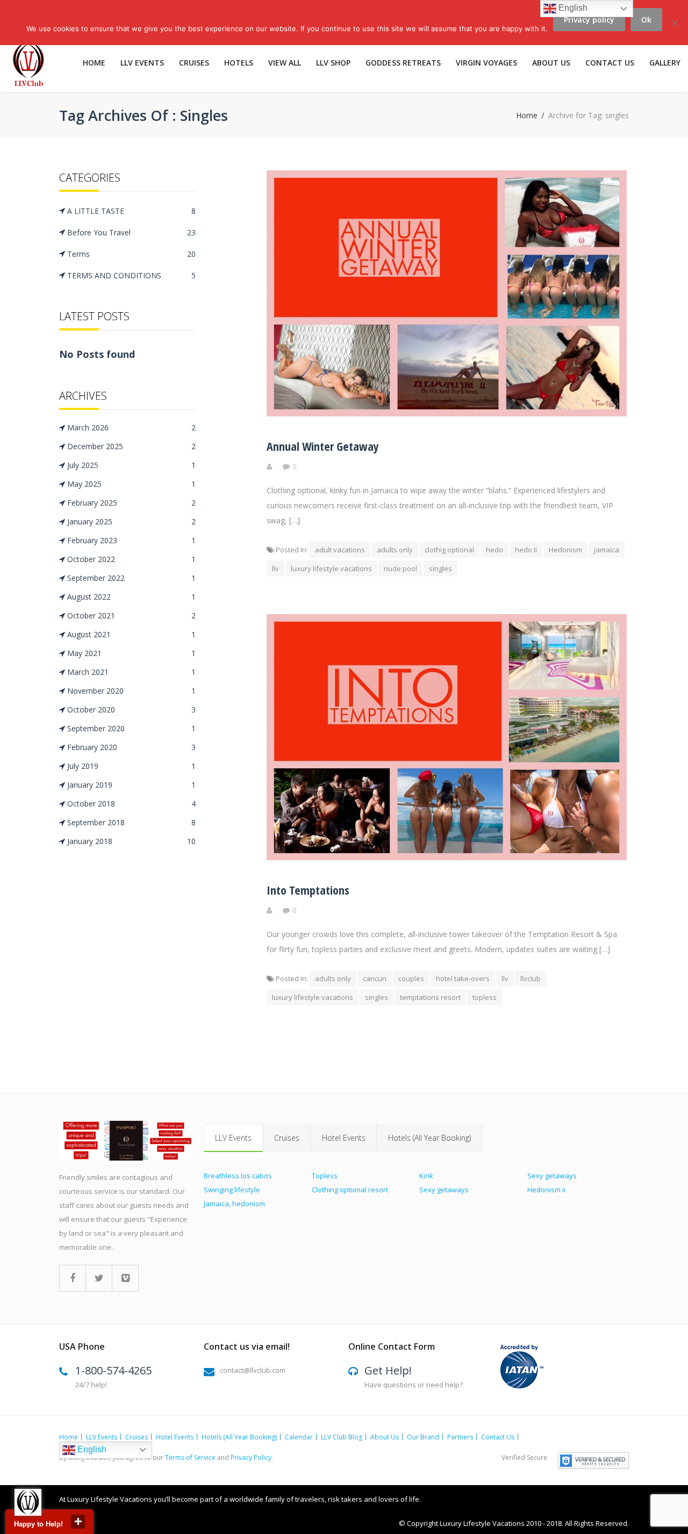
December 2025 (131, 446)
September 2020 (131, 728)
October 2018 (131, 803)
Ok (646, 20)
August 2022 (131, 597)
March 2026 (131, 427)
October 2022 (131, 559)
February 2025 (131, 503)
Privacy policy (589, 20)
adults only (395, 549)
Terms (131, 254)
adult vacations (340, 549)
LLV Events (142, 62)
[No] (674, 28)
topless (484, 997)
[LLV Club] (34, 65)
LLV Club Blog (341, 1437)
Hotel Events (344, 1138)
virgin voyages (486, 62)
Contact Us (609, 62)
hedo (494, 549)
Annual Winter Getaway (323, 446)
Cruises (194, 62)
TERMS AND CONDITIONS (131, 275)
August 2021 (131, 634)
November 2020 (131, 691)
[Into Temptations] (447, 857)
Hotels (238, 62)
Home (94, 62)
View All (284, 62)
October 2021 (131, 615)
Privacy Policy (251, 1457)
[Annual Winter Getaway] (447, 413)
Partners (460, 1437)
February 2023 (131, 540)
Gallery (664, 62)
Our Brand (423, 1437)
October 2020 (131, 709)
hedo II (526, 549)
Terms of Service (190, 1457)
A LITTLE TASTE (131, 211)
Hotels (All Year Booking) (429, 1138)
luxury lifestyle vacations (331, 568)
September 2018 (131, 822)
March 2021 (131, 672)
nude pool (400, 568)
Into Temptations (308, 890)
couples (411, 978)
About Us (384, 1437)
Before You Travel (131, 232)
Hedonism (565, 549)
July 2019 (131, 766)
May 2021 (131, 653)
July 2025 (131, 465)
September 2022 (131, 578)
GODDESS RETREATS (403, 62)
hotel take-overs (463, 978)
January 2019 (131, 785)
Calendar (299, 1437)
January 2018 (131, 841)
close (78, 1522)
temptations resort (430, 997)
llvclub (530, 978)
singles (440, 568)
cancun (374, 978)
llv (275, 568)
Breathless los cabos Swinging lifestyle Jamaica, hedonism (238, 1189)
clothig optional (449, 549)
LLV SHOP (333, 62)
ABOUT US (551, 62)
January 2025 (131, 521)
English (90, 1449)
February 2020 (131, 747)
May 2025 (131, 484)
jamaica (606, 549)
